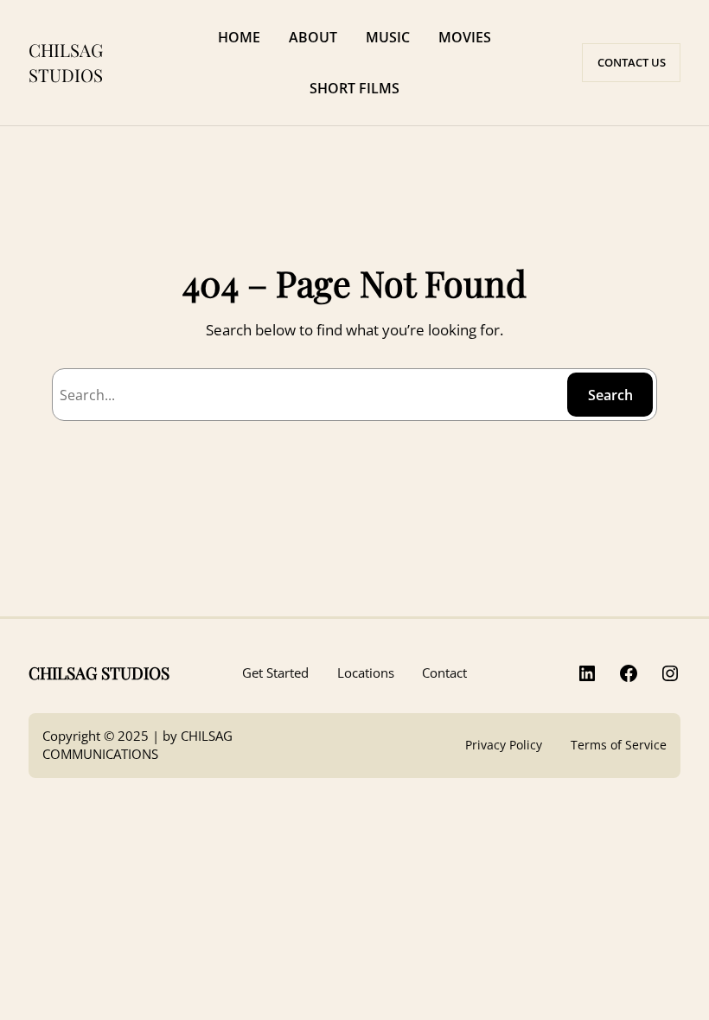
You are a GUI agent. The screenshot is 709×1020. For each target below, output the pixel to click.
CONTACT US (631, 62)
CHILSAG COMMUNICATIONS (137, 744)
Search (610, 395)
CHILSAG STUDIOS (66, 62)
